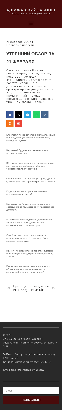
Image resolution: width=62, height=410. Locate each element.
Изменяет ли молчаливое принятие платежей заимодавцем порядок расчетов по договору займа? (30, 253)
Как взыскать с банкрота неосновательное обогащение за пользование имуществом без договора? (30, 207)
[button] (31, 23)
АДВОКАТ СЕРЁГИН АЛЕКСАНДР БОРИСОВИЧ (31, 14)
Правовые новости (20, 45)
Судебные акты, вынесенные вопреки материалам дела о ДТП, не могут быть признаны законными (27, 238)
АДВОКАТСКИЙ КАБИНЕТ (31, 10)
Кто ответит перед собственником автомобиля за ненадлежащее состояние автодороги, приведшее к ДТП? (30, 138)
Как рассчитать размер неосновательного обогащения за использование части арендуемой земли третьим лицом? (28, 269)
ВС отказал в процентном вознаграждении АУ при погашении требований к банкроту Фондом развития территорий (30, 166)
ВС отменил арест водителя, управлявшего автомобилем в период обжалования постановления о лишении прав (29, 222)
